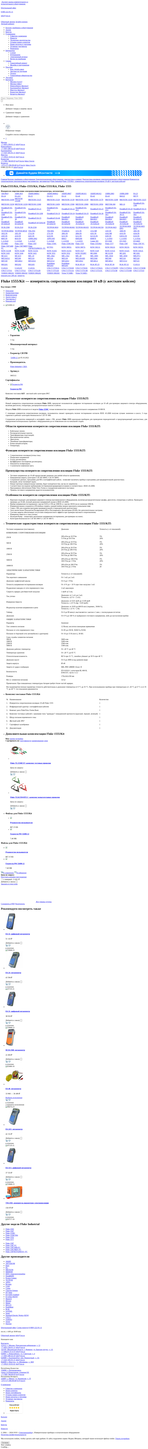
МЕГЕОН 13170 (96, 200)
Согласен (5, 1443)
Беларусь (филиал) (17, 94)
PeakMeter (9, 1307)
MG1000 (93, 253)
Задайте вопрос (21, 22)
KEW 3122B (20, 251)
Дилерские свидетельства (20, 40)
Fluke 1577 (109, 244)
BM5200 (79, 239)
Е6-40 (78, 196)
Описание (10, 291)
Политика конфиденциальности (13, 1435)
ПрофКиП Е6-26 (126, 209)
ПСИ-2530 (32, 227)
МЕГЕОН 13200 (111, 200)
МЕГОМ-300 (110, 204)
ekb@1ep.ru (20, 153)
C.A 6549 (50, 241)
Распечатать (20, 904)
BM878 (93, 239)
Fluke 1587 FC (138, 244)
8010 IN (18, 239)
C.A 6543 (4, 241)
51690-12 (14, 358)
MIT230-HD (80, 258)
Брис (7, 1266)
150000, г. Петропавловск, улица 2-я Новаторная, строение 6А (15, 1371)
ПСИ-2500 (5, 227)
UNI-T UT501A (53, 268)
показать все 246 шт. (9, 276)
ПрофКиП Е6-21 (34, 209)
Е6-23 (135, 194)
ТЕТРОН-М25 (111, 227)
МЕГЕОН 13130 (68, 200)
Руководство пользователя (21, 823)
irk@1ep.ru (20, 157)
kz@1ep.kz (20, 161)
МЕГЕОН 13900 (82, 204)
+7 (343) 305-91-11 (8, 153)
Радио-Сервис (11, 1278)
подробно (19, 739)
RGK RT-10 (80, 264)
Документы (11, 299)
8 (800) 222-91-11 (35, 1328)
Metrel (8, 1303)
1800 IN (123, 231)
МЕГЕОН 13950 (96, 204)
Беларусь (4, 163)
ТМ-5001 (50, 231)
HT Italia (9, 1293)
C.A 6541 (136, 239)
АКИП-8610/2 (95, 194)
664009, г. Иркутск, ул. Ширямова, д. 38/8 (17, 1362)
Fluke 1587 (124, 244)
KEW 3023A (124, 247)
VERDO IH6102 (21, 273)
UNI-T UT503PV (112, 268)
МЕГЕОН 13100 (7, 200)
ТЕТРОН (9, 1280)
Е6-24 (3, 196)
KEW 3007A (80, 247)
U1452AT (18, 268)
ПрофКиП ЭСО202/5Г (137, 223)
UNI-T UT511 (6, 271)
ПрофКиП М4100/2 (80, 218)
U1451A (136, 264)
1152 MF (93, 231)
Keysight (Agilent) (12, 1295)
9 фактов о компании (18, 36)
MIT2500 (93, 258)
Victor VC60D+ (81, 273)
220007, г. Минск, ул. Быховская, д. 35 (16, 1379)
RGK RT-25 (94, 264)
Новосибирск (6, 146)
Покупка (9, 67)
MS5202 (18, 264)
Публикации (15, 55)
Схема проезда (22, 1328)
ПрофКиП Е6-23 (96, 209)
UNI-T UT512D (34, 271)
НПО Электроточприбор (15, 1274)
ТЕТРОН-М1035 (82, 227)
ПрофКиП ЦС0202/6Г (66, 223)
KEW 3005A (66, 247)
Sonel (8, 1313)
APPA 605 (51, 239)
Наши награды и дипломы (20, 44)
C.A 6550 (65, 241)
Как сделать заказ (17, 69)
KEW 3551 (51, 253)
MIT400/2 (18, 261)
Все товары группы (44, 902)
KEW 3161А (138, 251)
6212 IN (79, 236)
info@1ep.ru (5, 16)
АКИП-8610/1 (81, 194)
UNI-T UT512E (53, 271)
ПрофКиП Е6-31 (139, 209)
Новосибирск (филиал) (19, 86)
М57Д (135, 196)
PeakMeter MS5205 (65, 264)
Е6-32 (64, 196)
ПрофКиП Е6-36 (96, 213)
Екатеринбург (6, 151)
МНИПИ (9, 1272)
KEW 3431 (32, 253)
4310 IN (18, 236)
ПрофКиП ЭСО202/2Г (94, 223)
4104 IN (136, 233)
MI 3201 (123, 253)
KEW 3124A (52, 251)
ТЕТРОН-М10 (52, 227)
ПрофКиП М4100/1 (66, 218)
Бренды (9, 32)
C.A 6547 (31, 241)
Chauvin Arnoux (12, 1290)
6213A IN (94, 236)
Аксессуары (11, 297)
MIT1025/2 (5, 258)
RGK (8, 1309)
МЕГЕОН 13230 (7, 204)
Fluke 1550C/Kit (68, 244)
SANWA (9, 1311)
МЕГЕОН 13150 (82, 200)
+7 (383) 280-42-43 (8, 149)
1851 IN (18, 233)
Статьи (13, 53)
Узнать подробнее (122, 1439)
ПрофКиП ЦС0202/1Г (137, 218)
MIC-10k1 (51, 256)
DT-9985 (4, 244)
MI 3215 (18, 256)
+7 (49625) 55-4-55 (8, 1352)
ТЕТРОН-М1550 (96, 227)
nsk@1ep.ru (20, 149)
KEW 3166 (19, 253)
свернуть (21, 276)
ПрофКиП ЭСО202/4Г (124, 223)
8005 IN (4, 239)
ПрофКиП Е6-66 (53, 218)
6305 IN (108, 236)
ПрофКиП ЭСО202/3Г (109, 223)
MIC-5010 (109, 256)
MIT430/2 (79, 261)
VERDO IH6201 (34, 273)
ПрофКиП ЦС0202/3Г (19, 223)
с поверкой (11, 879)
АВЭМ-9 (4, 194)
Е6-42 (92, 196)
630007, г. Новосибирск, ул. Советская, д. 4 (18, 1354)
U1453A (31, 268)
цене (46, 741)
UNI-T (8, 1317)
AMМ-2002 (32, 239)
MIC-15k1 (65, 256)
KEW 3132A (124, 251)
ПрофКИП (10, 1276)
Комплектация (11, 295)
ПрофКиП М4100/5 (124, 218)
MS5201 (4, 264)
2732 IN (31, 233)
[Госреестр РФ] (16, 384)
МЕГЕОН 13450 (53, 204)
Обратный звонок (8, 22)
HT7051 (50, 247)
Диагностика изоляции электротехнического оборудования (105, 179)
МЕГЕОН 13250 (21, 204)
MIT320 (136, 258)
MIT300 (108, 258)
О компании (10, 34)
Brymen (8, 1284)
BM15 (64, 239)
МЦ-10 (122, 204)
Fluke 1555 (80, 244)
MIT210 (31, 258)
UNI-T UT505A (126, 268)
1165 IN (108, 231)
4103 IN (123, 233)
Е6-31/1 (50, 196)
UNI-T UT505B (139, 268)
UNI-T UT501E (82, 268)
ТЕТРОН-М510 (21, 231)
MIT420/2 (65, 261)
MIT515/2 (123, 261)
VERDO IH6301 (53, 273)
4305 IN (4, 236)
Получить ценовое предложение (14, 877)
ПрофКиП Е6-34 (68, 213)
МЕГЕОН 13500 (68, 204)
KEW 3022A (110, 247)
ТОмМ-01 (65, 231)
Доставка (9, 78)
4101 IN (93, 233)
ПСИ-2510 (19, 227)
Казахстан (5, 159)
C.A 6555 (79, 241)
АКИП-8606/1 (33, 194)
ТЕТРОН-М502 (7, 231)
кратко (12, 739)
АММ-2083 (109, 194)
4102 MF (108, 233)
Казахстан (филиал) (18, 92)
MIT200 (18, 258)
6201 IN (31, 236)
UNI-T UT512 (20, 271)
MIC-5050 (123, 256)
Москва (4, 142)
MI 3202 (136, 253)
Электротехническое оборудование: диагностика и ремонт (58, 179)
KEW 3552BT (81, 253)
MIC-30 (78, 256)
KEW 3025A (138, 247)
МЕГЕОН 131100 (19, 200)
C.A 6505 (123, 239)
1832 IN (4, 233)
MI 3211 (4, 256)
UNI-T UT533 (138, 271)
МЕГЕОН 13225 (139, 200)
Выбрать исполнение (14, 1098)
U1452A (4, 268)
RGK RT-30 (109, 264)
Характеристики (12, 293)
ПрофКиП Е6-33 (53, 213)
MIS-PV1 (136, 256)
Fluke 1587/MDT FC (13, 1250)
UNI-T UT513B (82, 271)
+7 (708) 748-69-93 (8, 161)
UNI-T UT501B (68, 268)
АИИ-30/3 (19, 194)
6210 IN (50, 236)
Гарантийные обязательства (21, 75)
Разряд (12, 459)
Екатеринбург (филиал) (19, 88)
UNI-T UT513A (68, 271)
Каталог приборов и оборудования (19, 28)
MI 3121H (109, 253)
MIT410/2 (32, 261)
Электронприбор (25, 1433)
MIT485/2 (109, 261)
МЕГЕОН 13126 (53, 200)
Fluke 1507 (32, 244)
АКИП (8, 1261)
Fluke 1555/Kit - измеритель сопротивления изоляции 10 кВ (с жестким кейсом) (93, 181)
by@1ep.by (21, 165)
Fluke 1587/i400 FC (13, 1247)
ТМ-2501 (31, 231)
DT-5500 (108, 241)
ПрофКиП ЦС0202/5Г (51, 223)
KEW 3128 (94, 251)
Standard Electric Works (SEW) (17, 1315)
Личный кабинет (7, 24)
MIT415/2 (50, 261)
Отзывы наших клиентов (20, 42)
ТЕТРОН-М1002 (68, 227)
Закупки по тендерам (18, 71)
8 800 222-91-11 (7, 12)
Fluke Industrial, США (18, 367)
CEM (8, 1286)
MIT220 (50, 258)
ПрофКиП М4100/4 (109, 218)
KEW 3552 (66, 253)
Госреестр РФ (16, 389)
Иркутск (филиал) (17, 90)
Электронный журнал (19, 57)
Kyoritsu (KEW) (12, 1297)
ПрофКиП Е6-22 (68, 209)
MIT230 (65, 258)
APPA (8, 1282)
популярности (25, 741)
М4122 (122, 196)
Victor (8, 1322)
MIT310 (123, 258)
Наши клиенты (11, 1391)
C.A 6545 (18, 241)
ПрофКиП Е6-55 (34, 218)
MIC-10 (31, 256)
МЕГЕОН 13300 (34, 204)
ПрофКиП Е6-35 (82, 213)
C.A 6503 (108, 239)
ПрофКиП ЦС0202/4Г (37, 223)
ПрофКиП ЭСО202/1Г (80, 223)
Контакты (9, 80)
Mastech (9, 1299)
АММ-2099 (124, 194)
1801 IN (136, 231)
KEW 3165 (5, 253)
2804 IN (79, 233)
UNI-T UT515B (111, 271)
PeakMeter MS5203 (51, 264)
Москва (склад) (16, 82)
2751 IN (50, 233)
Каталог (4, 1417)
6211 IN (65, 236)
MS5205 (31, 264)
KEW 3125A (66, 251)
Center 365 (94, 241)
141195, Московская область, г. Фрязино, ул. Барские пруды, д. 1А (27, 1350)
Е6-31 (30, 196)
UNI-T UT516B (126, 271)
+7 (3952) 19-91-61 (8, 157)
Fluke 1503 (19, 244)
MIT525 (136, 261)
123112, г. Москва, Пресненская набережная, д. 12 (20, 1345)
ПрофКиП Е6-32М (35, 213)
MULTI (8, 1305)
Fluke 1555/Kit (95, 244)
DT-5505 (123, 241)
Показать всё (11, 301)
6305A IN (123, 236)
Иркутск (4, 155)
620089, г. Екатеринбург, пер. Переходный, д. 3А (20, 1358)
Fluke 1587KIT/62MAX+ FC (37, 247)
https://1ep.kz (29, 161)
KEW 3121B (6, 251)
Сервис (8, 61)
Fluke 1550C (52, 244)
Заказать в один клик (9, 884)
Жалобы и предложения (19, 65)
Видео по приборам (18, 59)
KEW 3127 (80, 251)
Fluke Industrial (56, 181)
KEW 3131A (110, 251)
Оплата (13, 73)
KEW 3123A (33, 251)
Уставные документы (18, 46)
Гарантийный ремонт (18, 63)
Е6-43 (107, 196)
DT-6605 (136, 241)
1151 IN (79, 231)
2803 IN (65, 233)
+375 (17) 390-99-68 (8, 165)
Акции (8, 30)
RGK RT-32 (124, 264)
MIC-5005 (94, 256)
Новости (13, 38)
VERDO (9, 1320)
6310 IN (136, 236)
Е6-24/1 (18, 196)
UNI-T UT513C (96, 271)
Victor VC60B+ (67, 273)
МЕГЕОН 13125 (34, 200)
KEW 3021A (95, 247)
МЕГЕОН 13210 (126, 200)
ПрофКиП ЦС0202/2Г (5, 223)
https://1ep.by (31, 165)
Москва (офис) (16, 84)
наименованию (38, 741)
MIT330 (4, 261)
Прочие (9, 1324)
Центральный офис (8, 8)
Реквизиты (14, 48)
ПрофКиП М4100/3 (94, 218)
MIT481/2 (94, 261)
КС (7, 1268)
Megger (8, 1301)
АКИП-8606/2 (52, 194)
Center (8, 1288)
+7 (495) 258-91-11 (8, 144)
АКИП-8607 (66, 194)
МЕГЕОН (9, 1270)
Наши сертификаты (13, 1393)
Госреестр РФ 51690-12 (19, 834)
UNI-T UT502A (96, 268)
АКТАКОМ (10, 1263)
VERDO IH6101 (7, 273)
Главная (4, 179)
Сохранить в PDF (8, 904)
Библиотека (10, 51)
